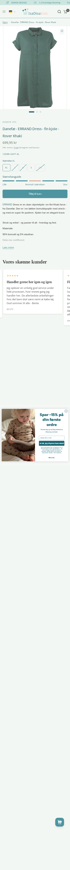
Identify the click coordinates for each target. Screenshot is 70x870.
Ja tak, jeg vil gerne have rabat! (52, 443)
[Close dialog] (66, 410)
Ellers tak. (52, 458)
